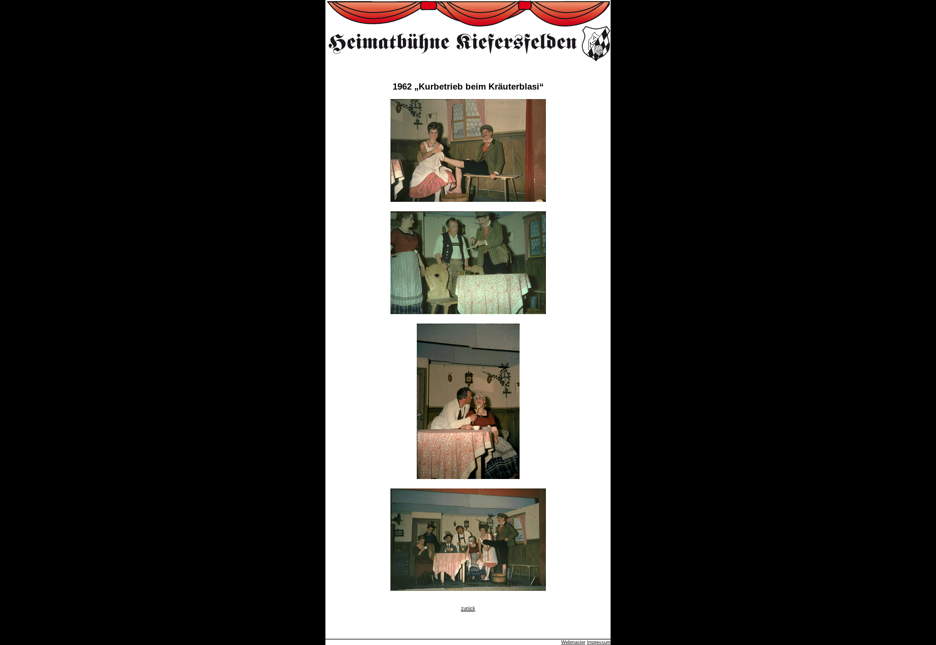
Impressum (599, 642)
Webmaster (573, 642)
